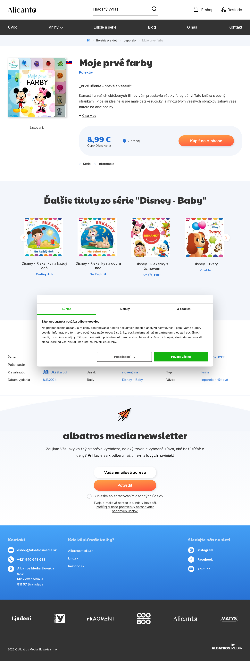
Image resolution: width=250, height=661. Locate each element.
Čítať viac (89, 116)
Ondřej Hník (44, 274)
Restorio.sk (76, 566)
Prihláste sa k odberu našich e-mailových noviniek (130, 455)
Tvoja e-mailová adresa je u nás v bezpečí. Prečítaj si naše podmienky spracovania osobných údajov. (125, 507)
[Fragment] (100, 618)
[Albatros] (59, 618)
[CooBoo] (143, 618)
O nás (192, 27)
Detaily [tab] (125, 308)
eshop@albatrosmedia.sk (37, 550)
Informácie (106, 164)
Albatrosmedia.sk (80, 551)
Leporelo (130, 40)
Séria (87, 164)
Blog (152, 27)
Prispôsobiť (122, 356)
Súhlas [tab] (66, 308)
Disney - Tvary (206, 264)
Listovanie (37, 128)
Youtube (203, 569)
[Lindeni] (21, 618)
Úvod (12, 27)
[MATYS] (229, 618)
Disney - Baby (132, 380)
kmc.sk (73, 558)
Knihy (54, 27)
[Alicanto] (185, 618)
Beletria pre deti (106, 40)
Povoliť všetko (181, 356)
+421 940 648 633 (31, 559)
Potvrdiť (125, 485)
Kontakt (235, 27)
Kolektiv (86, 72)
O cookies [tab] (184, 308)
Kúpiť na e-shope (206, 140)
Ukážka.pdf (58, 372)
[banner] (30, 10)
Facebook (205, 559)
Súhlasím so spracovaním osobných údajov (128, 496)
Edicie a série (105, 27)
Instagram (205, 550)
